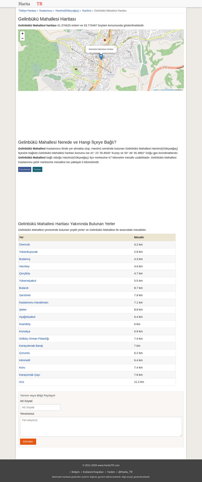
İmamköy (25, 324)
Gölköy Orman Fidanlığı (34, 338)
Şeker (23, 309)
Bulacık (23, 288)
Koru (22, 367)
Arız (21, 381)
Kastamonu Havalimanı (33, 302)
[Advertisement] (101, 115)
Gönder (28, 441)
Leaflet (155, 89)
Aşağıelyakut (27, 316)
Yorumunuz (27, 413)
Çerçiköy (24, 273)
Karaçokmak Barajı (31, 345)
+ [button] (22, 34)
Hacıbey (24, 266)
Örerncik (24, 244)
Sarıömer (25, 295)
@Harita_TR (125, 471)
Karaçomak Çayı (29, 374)
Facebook (24, 169)
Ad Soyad (26, 401)
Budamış (24, 259)
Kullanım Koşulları (93, 471)
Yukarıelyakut (27, 280)
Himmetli (24, 360)
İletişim (76, 471)
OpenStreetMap (167, 89)
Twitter (37, 169)
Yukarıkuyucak (28, 251)
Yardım (111, 471)
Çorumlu (24, 353)
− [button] (22, 38)
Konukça (24, 331)
